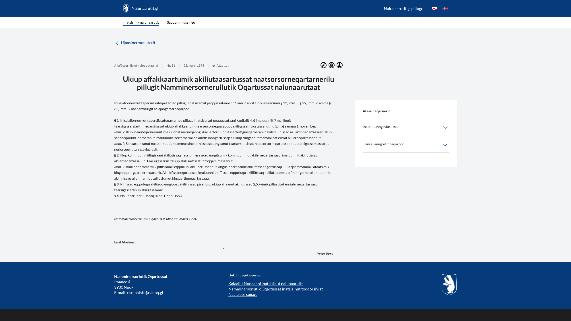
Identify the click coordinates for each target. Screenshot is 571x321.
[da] (445, 8)
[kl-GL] (434, 8)
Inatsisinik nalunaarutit (141, 22)
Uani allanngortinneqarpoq (383, 144)
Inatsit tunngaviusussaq (381, 126)
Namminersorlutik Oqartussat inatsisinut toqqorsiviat (275, 288)
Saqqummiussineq (181, 22)
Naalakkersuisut (242, 294)
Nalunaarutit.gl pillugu (403, 8)
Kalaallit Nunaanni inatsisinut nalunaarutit (265, 283)
